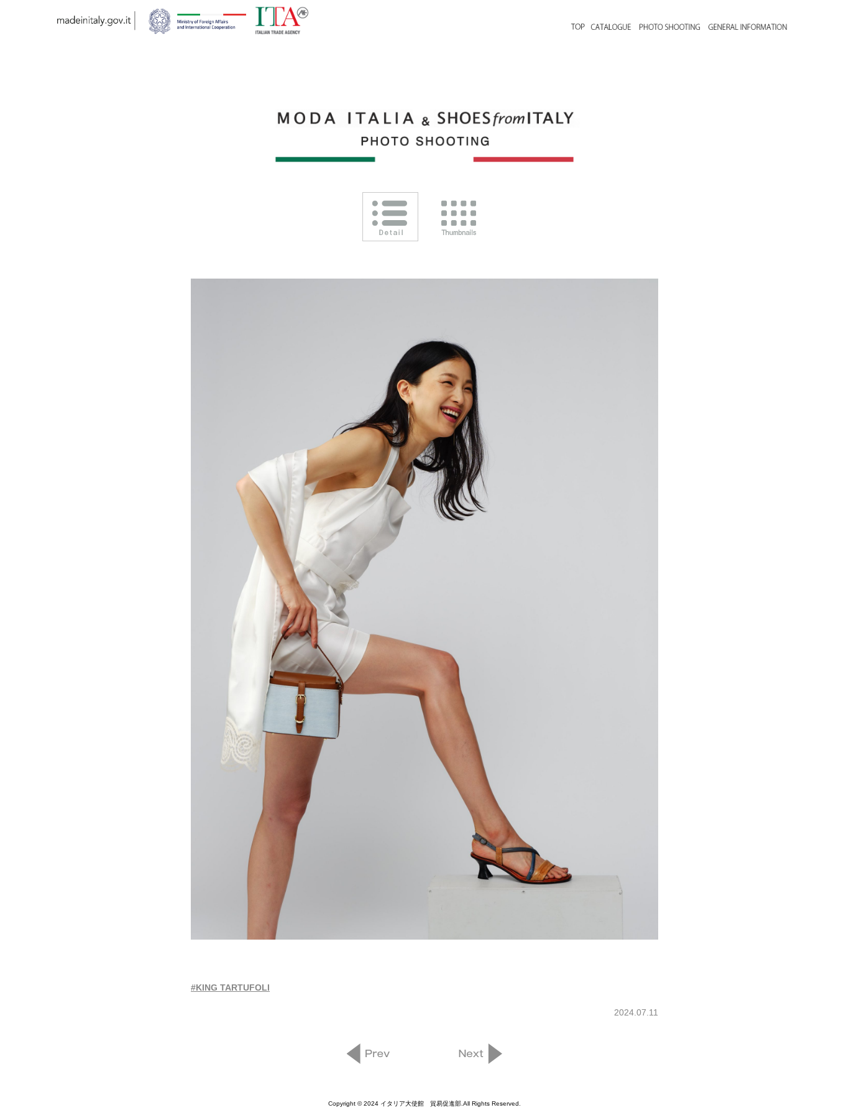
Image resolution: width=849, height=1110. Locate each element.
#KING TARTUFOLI (230, 987)
